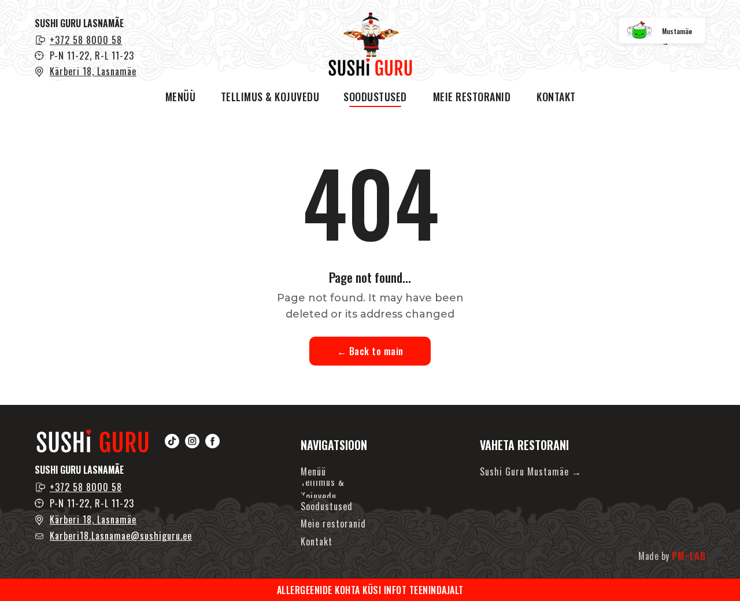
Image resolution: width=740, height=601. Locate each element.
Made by (671, 556)
